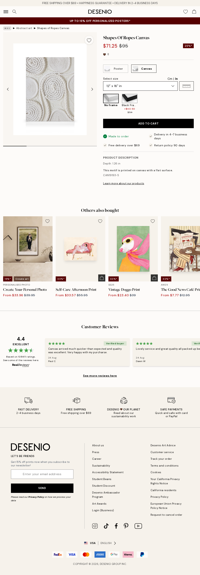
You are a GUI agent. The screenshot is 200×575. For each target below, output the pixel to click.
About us (98, 445)
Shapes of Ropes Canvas (53, 28)
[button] (186, 86)
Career (96, 459)
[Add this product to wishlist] (89, 40)
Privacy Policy (36, 497)
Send (42, 488)
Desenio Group (110, 564)
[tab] (15, 144)
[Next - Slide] (92, 89)
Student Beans (102, 479)
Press (95, 452)
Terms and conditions (165, 465)
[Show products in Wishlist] (185, 11)
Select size (110, 78)
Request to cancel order (166, 514)
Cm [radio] (170, 79)
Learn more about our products (123, 183)
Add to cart (148, 123)
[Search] (14, 11)
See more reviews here (100, 375)
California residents (163, 490)
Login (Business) (103, 510)
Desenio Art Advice (163, 445)
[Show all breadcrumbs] (7, 28)
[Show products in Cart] (194, 11)
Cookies (156, 472)
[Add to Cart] (101, 277)
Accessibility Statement (107, 472)
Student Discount (103, 485)
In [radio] (176, 79)
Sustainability (101, 465)
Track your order (161, 459)
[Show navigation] (6, 11)
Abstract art (24, 28)
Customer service (162, 452)
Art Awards (99, 503)
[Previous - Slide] (8, 89)
